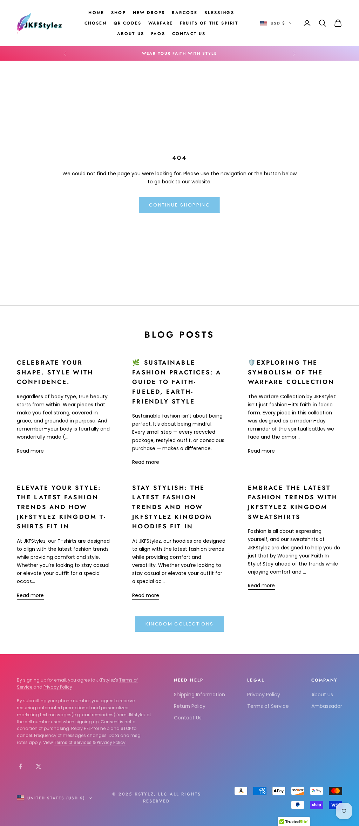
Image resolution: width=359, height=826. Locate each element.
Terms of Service (268, 706)
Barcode (184, 12)
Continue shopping (179, 205)
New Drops (149, 12)
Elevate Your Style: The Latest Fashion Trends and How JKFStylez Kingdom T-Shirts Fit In (61, 507)
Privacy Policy (57, 687)
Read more (30, 450)
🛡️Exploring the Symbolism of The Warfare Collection (291, 372)
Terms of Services (73, 742)
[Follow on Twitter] (38, 766)
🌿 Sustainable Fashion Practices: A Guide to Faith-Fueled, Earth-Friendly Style (176, 382)
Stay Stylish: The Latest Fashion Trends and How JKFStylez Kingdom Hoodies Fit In (172, 507)
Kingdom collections (179, 624)
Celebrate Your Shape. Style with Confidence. (55, 372)
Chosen (95, 23)
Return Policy (189, 706)
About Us (130, 34)
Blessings (219, 12)
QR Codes (127, 23)
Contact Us (189, 34)
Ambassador (326, 706)
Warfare (160, 23)
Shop (118, 12)
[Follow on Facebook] (20, 766)
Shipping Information (199, 694)
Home (96, 12)
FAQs (158, 34)
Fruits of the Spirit (209, 23)
